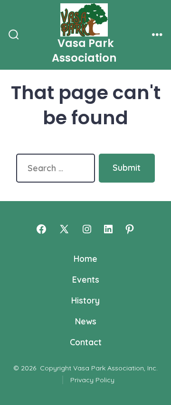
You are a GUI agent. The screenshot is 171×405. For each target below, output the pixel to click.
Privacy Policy (92, 380)
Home (85, 258)
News (85, 321)
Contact (86, 342)
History (85, 300)
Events (85, 279)
